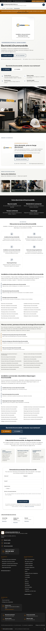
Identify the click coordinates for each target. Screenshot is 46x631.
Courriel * (6, 481)
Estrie (25, 571)
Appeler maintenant (8, 55)
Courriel (28, 155)
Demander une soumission (21, 159)
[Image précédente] (2, 109)
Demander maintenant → (9, 609)
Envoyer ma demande (23, 501)
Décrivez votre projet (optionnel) (10, 491)
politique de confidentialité (29, 506)
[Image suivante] (43, 109)
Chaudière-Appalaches (29, 567)
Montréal (26, 583)
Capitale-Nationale (28, 563)
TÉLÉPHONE (7, 69)
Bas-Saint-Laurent (28, 561)
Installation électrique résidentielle (8, 559)
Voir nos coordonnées (20, 55)
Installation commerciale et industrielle (9, 563)
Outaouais (26, 589)
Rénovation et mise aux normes (8, 561)
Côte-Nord (26, 569)
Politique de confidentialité (7, 602)
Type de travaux (7, 486)
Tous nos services (5, 600)
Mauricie (26, 581)
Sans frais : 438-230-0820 (21, 163)
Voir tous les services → (6, 570)
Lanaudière (27, 575)
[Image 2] (24, 130)
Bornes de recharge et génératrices (8, 565)
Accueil (3, 8)
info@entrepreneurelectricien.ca (20, 1)
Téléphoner (19, 155)
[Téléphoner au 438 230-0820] (43, 5)
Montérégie (27, 585)
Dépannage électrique (6, 567)
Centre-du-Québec (9, 8)
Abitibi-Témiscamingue (29, 559)
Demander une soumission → (23, 12)
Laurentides (27, 577)
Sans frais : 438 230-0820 (7, 1)
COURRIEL (18, 69)
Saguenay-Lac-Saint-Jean (30, 591)
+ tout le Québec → (28, 594)
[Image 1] (21, 130)
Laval (25, 579)
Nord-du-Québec (28, 587)
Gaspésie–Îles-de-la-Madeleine (31, 573)
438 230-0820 (9, 551)
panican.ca (31, 625)
